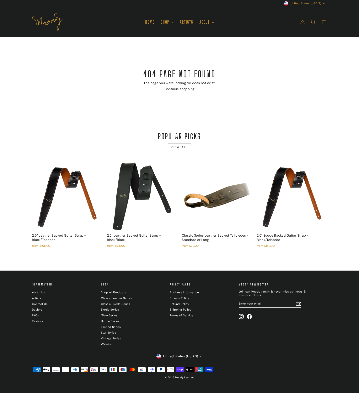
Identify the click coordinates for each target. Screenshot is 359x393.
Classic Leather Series (116, 298)
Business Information (184, 292)
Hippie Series (110, 321)
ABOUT (205, 21)
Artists (36, 298)
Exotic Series (110, 309)
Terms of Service (181, 315)
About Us (38, 292)
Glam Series (109, 315)
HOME (150, 21)
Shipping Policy (180, 309)
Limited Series (111, 327)
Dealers (37, 309)
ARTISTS (186, 21)
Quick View (67, 227)
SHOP (166, 21)
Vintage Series (111, 338)
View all (179, 147)
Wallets (106, 344)
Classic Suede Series (115, 304)
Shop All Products (113, 292)
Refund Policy (179, 304)
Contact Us (40, 304)
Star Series (108, 332)
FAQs (35, 315)
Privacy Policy (179, 298)
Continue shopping (180, 89)
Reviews (37, 321)
